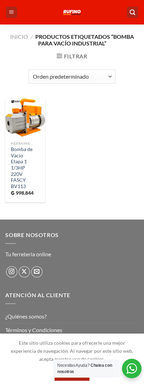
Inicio (19, 36)
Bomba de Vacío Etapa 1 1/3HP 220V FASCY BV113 (22, 167)
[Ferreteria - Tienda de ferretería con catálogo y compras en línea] (72, 12)
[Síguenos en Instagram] (11, 272)
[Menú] (11, 12)
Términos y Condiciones (33, 330)
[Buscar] (132, 12)
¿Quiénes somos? (25, 316)
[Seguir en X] (24, 272)
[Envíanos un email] (37, 272)
